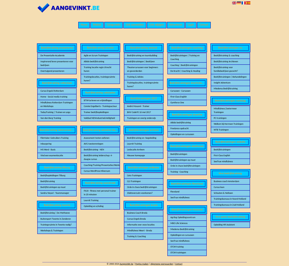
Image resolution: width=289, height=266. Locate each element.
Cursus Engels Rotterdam (52, 91)
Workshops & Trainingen (51, 230)
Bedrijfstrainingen (178, 154)
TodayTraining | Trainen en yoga (55, 112)
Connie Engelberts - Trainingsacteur (100, 106)
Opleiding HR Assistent (224, 225)
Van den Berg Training (50, 118)
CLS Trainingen (134, 181)
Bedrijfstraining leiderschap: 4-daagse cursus (98, 157)
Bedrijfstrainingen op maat (53, 187)
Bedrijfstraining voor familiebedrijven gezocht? (226, 69)
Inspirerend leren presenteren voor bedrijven (56, 63)
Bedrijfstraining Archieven (226, 61)
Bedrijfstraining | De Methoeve (55, 213)
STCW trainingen (178, 252)
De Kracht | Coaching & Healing (185, 71)
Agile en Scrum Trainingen (96, 55)
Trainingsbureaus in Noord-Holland (230, 199)
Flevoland (174, 192)
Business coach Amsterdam (226, 181)
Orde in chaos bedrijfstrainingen (142, 187)
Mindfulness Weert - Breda (139, 230)
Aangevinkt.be (126, 264)
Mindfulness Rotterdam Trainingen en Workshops (56, 104)
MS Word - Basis (47, 150)
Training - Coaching (179, 172)
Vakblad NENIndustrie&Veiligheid (99, 118)
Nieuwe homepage (136, 155)
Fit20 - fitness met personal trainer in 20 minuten (100, 193)
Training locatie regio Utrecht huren (97, 69)
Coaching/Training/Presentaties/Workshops (100, 165)
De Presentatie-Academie (52, 55)
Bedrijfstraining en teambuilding (142, 55)
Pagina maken (142, 264)
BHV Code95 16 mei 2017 (139, 112)
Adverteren (175, 25)
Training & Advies (135, 77)
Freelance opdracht (179, 128)
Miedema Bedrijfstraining (182, 229)
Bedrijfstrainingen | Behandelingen (230, 77)
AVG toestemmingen (93, 144)
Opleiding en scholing (94, 206)
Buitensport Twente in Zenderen (55, 219)
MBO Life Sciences (178, 223)
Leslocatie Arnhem (135, 150)
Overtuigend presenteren (52, 71)
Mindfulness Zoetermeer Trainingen (225, 110)
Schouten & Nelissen (223, 193)
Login (191, 25)
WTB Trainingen (221, 130)
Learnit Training (91, 200)
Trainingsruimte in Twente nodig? (56, 225)
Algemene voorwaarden (162, 264)
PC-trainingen (220, 118)
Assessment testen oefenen (96, 138)
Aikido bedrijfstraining (94, 61)
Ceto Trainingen (134, 175)
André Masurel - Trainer (138, 106)
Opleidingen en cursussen (182, 134)
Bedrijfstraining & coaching (226, 55)
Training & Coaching (136, 236)
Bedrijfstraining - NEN (94, 150)
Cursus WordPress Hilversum (97, 171)
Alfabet (97, 25)
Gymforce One (177, 102)
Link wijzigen (156, 25)
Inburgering (46, 144)
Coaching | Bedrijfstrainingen (184, 65)
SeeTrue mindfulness (179, 197)
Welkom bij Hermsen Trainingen (228, 124)
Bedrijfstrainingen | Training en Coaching (185, 57)
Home (84, 25)
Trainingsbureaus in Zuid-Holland (229, 205)
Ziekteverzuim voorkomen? (140, 193)
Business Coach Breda (137, 213)
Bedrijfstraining (47, 181)
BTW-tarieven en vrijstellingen (98, 100)
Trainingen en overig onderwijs (141, 118)
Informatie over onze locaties (141, 225)
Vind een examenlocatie (51, 155)
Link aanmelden (135, 25)
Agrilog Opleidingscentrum (182, 217)
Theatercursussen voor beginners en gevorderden (142, 69)
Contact (204, 25)
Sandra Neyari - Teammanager (54, 193)
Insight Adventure (222, 83)
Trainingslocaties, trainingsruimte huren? (99, 79)
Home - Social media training (53, 97)
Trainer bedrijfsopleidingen (96, 112)
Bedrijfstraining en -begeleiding (141, 138)
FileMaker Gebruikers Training (54, 138)
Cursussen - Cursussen (180, 91)
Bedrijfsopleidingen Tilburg (52, 175)
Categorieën (113, 25)
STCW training (177, 247)
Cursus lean (219, 187)
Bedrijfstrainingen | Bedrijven (141, 61)
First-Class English (178, 97)
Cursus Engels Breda (136, 219)
